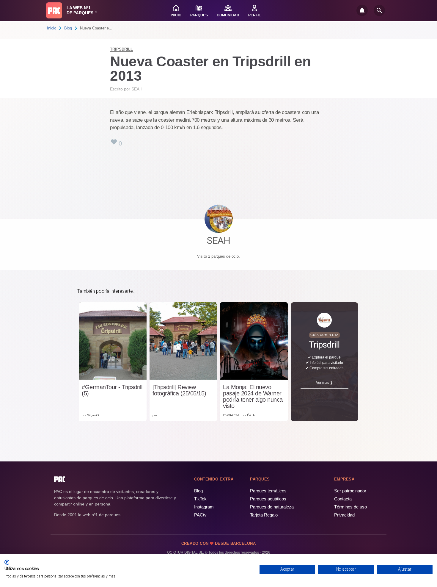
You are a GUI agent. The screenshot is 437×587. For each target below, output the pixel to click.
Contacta (343, 498)
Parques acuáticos (268, 498)
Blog (68, 28)
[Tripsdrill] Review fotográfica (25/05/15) (179, 390)
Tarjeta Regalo (264, 514)
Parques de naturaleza (272, 506)
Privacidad (344, 514)
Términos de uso (350, 506)
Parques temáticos (268, 490)
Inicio (51, 28)
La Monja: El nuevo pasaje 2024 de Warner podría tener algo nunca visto (253, 396)
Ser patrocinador (350, 490)
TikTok (200, 498)
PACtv (200, 514)
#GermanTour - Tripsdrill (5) (112, 390)
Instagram (204, 506)
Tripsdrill (121, 49)
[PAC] (54, 10)
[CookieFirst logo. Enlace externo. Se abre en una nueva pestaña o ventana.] (6, 562)
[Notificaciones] (362, 10)
